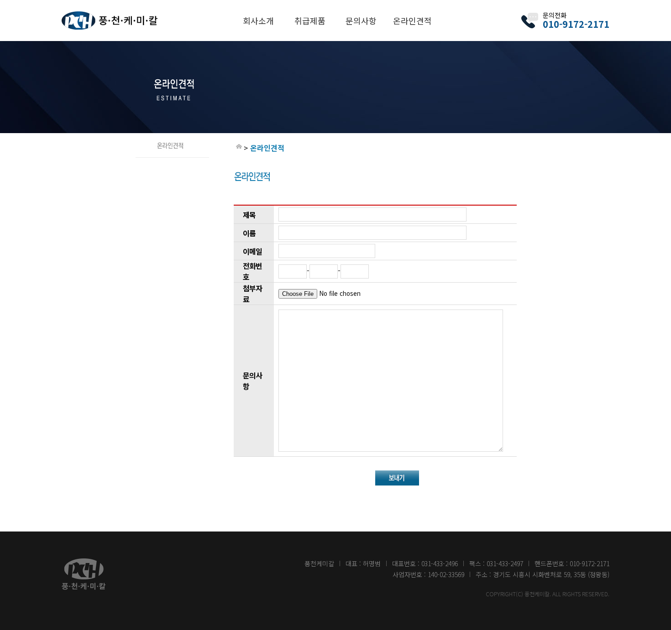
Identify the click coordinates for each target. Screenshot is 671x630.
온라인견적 (412, 20)
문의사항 (361, 20)
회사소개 (258, 20)
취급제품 (309, 20)
